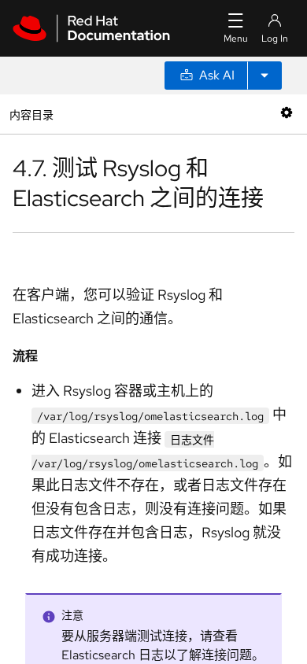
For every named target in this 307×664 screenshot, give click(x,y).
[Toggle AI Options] (264, 75)
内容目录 (31, 113)
